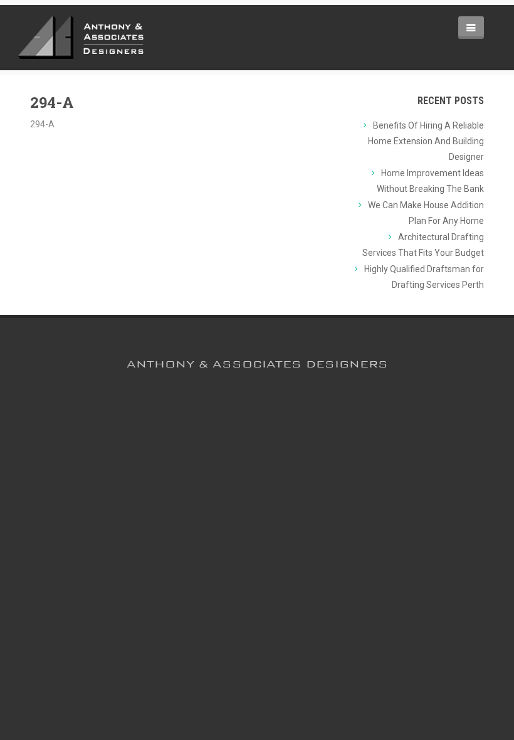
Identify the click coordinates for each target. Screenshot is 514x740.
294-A (52, 102)
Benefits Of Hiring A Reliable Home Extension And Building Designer (426, 141)
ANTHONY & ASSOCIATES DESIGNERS (257, 364)
